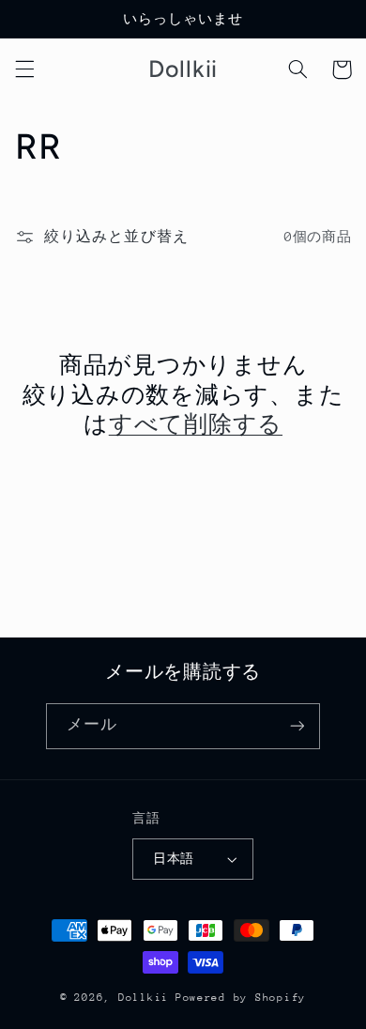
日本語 (173, 859)
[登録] (296, 726)
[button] (24, 69)
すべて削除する (195, 423)
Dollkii (143, 997)
